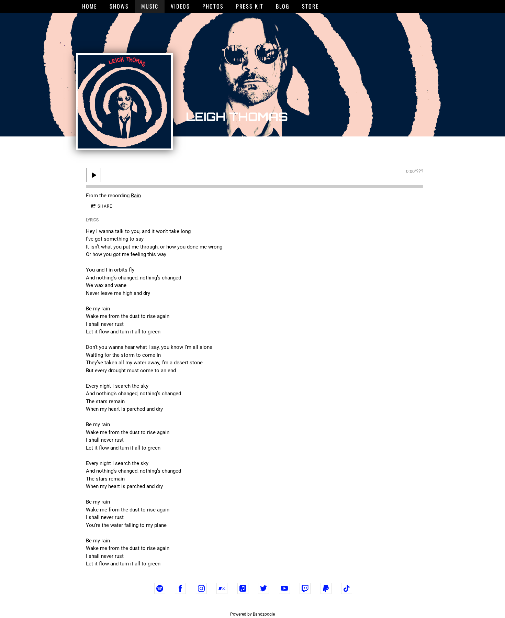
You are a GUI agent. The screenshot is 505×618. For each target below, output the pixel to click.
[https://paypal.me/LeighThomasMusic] (326, 588)
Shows (119, 6)
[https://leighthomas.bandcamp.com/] (221, 588)
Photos (213, 6)
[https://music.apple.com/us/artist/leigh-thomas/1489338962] (242, 588)
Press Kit (249, 6)
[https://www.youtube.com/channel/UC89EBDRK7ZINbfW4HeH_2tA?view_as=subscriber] (284, 588)
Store (310, 6)
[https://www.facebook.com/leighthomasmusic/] (180, 588)
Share (105, 206)
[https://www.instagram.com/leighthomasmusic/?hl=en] (201, 588)
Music (149, 6)
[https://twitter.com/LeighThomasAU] (263, 588)
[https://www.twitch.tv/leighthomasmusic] (305, 588)
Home (89, 6)
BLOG (283, 6)
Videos (180, 6)
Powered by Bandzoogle (252, 614)
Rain (136, 195)
